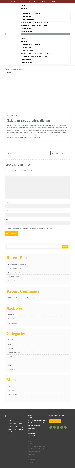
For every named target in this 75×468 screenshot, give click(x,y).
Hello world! (11, 281)
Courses (10, 348)
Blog (9, 344)
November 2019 (12, 323)
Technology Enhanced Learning (17, 264)
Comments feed (12, 394)
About (24, 9)
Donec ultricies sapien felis (59, 153)
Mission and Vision (31, 14)
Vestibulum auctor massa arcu (33, 298)
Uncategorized (12, 369)
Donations (26, 28)
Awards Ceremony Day (14, 268)
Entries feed (11, 390)
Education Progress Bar (14, 352)
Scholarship (11, 361)
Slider (9, 365)
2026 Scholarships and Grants (35, 25)
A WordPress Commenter (15, 298)
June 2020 (11, 319)
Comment (8, 174)
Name (7, 202)
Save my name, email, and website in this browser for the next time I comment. (29, 228)
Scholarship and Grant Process (36, 23)
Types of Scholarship (14, 272)
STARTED (11, 153)
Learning (10, 356)
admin (11, 145)
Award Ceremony (13, 340)
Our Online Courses (13, 276)
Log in (10, 386)
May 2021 (11, 314)
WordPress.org (12, 398)
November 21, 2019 (13, 115)
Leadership (28, 19)
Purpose (27, 16)
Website (7, 219)
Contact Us (26, 31)
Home (23, 6)
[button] (45, 34)
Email (7, 211)
